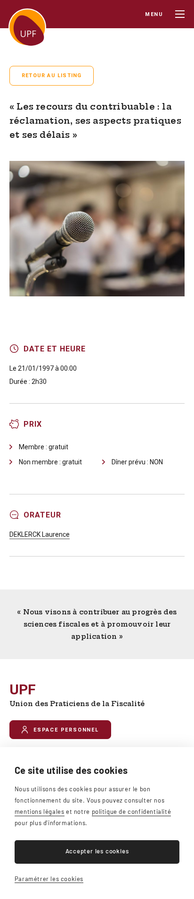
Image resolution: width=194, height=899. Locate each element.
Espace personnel (66, 730)
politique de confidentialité (131, 811)
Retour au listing (51, 75)
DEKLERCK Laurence (39, 534)
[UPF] (27, 27)
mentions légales (40, 811)
